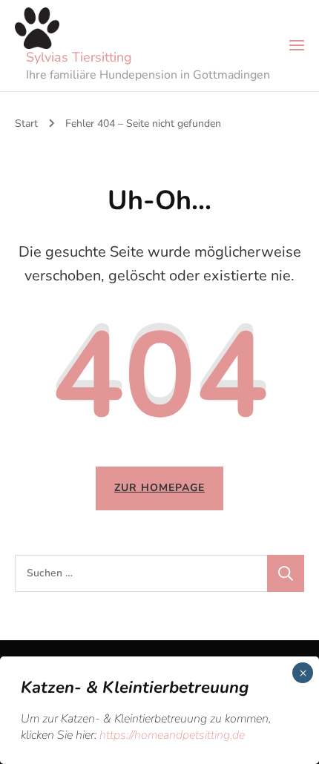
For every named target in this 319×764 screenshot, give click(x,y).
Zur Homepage (159, 488)
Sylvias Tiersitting (79, 57)
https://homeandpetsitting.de (172, 735)
